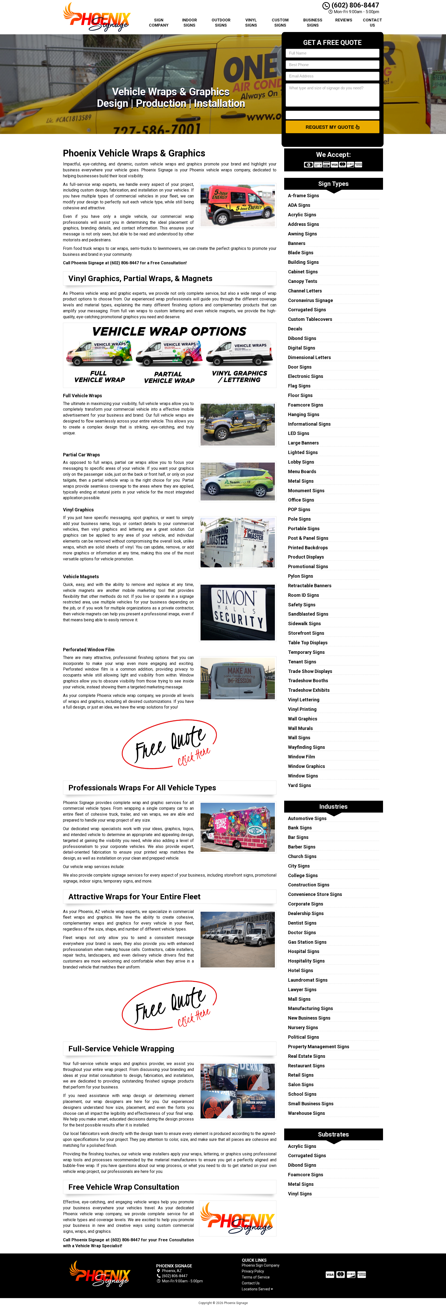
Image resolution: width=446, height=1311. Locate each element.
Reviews (343, 20)
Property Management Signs (318, 1046)
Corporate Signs (305, 904)
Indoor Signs (189, 23)
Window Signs (303, 775)
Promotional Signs (308, 566)
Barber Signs (301, 846)
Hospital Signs (303, 951)
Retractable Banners (309, 585)
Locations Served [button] (256, 1289)
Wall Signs (299, 737)
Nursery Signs (303, 1027)
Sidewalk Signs (304, 623)
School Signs (302, 1094)
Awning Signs (302, 233)
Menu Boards (302, 471)
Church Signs (302, 856)
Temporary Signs (306, 652)
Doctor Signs (302, 932)
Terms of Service (256, 1277)
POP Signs (299, 509)
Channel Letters (305, 290)
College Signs (303, 875)
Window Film (301, 756)
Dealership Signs (306, 913)
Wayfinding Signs (306, 747)
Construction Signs (308, 884)
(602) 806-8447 (354, 5)
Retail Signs (301, 1075)
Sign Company (159, 23)
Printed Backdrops (308, 547)
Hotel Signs (300, 970)
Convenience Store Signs (315, 894)
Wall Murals (300, 728)
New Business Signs (309, 1018)
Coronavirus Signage (310, 300)
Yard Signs (299, 785)
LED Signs (298, 433)
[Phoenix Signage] (100, 1273)
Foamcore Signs (305, 405)
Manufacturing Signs (310, 1008)
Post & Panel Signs (308, 538)
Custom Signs (280, 23)
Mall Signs (299, 999)
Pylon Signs (300, 576)
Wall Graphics (302, 718)
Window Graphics (306, 766)
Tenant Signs (302, 661)
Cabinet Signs (303, 271)
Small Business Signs (310, 1103)
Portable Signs (304, 528)
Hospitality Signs (306, 961)
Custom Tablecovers (310, 319)
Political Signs (303, 1037)
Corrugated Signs (307, 309)
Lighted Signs (303, 452)
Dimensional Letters (309, 357)
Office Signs (301, 500)
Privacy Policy (253, 1271)
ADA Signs (299, 205)
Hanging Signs (303, 414)
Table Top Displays (308, 642)
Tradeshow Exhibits (309, 690)
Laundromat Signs (308, 980)
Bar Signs (298, 837)
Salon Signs (301, 1084)
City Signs (299, 866)
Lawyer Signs (302, 989)
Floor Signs (300, 395)
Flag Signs (299, 385)
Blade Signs (300, 252)
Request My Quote (330, 127)
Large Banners (303, 443)
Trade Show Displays (310, 671)
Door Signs (300, 367)
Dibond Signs (302, 338)
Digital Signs (301, 348)
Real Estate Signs (306, 1056)
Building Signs (303, 262)
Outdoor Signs (221, 23)
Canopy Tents (302, 281)
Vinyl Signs (251, 23)
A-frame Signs (303, 195)
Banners (296, 243)
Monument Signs (306, 490)
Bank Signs (300, 827)
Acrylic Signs (302, 214)
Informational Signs (309, 424)
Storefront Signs (306, 633)
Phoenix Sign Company (261, 1265)
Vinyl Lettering (304, 699)
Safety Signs (301, 604)
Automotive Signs (307, 818)
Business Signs (312, 23)
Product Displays (306, 557)
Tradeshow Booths (308, 680)
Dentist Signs (302, 923)
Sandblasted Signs (308, 614)
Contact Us (372, 23)
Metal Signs (301, 481)
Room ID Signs (303, 595)
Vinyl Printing (302, 709)
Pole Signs (299, 519)
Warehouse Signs (306, 1113)
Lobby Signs (301, 462)
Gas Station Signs (307, 942)
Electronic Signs (305, 376)
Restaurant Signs (306, 1065)
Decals (295, 328)
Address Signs (303, 224)
